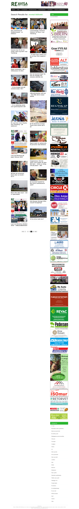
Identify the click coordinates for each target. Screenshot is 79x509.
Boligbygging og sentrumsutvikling (57, 436)
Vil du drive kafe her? (37, 219)
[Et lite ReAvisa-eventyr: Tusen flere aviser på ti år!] (38, 122)
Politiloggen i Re (54, 480)
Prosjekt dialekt (54, 483)
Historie (52, 446)
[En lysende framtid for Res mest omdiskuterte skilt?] (38, 180)
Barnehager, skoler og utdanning (57, 428)
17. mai (52, 425)
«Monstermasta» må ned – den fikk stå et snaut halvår (38, 95)
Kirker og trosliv (54, 451)
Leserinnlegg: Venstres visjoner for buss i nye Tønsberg (37, 32)
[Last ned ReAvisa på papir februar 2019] (19, 153)
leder (52, 462)
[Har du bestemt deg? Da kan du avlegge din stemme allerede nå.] (38, 72)
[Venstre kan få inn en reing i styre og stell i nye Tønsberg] (19, 48)
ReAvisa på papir (54, 493)
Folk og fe (53, 438)
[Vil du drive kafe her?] (38, 217)
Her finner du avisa (32, 9)
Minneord (53, 467)
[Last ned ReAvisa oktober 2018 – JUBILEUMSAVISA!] (19, 222)
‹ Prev (23, 231)
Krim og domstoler (54, 454)
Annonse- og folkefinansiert (60, 9)
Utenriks (52, 498)
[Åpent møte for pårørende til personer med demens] (38, 141)
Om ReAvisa (50, 9)
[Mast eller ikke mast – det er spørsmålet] (19, 191)
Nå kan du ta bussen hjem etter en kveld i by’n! (17, 175)
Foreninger (53, 441)
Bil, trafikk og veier (54, 433)
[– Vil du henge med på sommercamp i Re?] (19, 85)
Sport (52, 496)
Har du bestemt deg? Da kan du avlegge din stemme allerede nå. (37, 75)
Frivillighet (53, 444)
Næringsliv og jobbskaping (56, 475)
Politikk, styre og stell (55, 477)
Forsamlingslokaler (42, 9)
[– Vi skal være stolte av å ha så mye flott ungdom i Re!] (38, 52)
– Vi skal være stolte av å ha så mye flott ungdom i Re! (38, 56)
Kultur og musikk (54, 457)
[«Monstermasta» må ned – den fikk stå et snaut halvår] (38, 91)
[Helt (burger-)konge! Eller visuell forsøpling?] (38, 199)
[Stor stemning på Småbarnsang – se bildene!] (19, 28)
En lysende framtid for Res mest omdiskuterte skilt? (37, 183)
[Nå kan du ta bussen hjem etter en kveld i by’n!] (19, 171)
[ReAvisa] (19, 6)
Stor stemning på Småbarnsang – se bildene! (17, 32)
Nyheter (13, 9)
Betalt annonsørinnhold (55, 431)
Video (18, 9)
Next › (36, 231)
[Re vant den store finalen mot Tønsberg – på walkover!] (19, 121)
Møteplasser (53, 470)
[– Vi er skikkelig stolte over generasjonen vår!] (19, 103)
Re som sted (53, 490)
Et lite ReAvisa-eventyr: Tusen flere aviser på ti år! (37, 125)
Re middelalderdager (55, 488)
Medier (52, 464)
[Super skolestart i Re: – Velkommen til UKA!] (19, 67)
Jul (52, 449)
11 (33, 231)
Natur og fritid (53, 472)
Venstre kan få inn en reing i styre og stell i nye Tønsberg (19, 51)
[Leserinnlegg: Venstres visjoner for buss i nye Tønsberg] (38, 28)
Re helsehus (53, 485)
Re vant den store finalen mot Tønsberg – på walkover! (19, 124)
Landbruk (53, 459)
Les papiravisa (24, 9)
